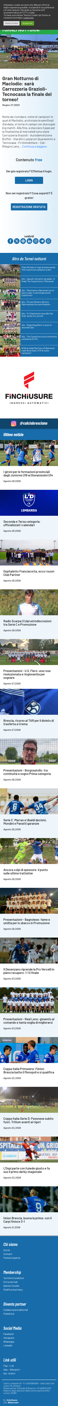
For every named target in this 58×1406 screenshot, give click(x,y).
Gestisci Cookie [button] (11, 23)
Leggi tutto (29, 17)
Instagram (8, 1337)
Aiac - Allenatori (11, 1369)
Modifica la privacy (13, 1289)
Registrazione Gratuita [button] (29, 207)
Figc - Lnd (8, 1365)
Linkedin (7, 1345)
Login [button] (29, 180)
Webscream (13, 1402)
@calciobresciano (33, 423)
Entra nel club (10, 1281)
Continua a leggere (34, 146)
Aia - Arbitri (9, 1373)
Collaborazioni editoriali (15, 1309)
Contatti (7, 1253)
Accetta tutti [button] (27, 23)
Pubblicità (8, 1313)
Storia (6, 1250)
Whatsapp (8, 1341)
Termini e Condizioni (13, 1278)
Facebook (8, 1333)
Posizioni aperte (11, 1257)
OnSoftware (12, 1400)
